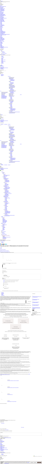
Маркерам (1, 446)
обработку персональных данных (7, 437)
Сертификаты (1, 444)
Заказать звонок (4, 238)
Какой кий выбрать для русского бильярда (11, 401)
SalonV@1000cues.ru (3, 54)
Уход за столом (6, 214)
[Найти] (0, 71)
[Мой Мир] (2, 244)
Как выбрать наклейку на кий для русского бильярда (13, 387)
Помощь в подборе (2, 447)
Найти (1, 457)
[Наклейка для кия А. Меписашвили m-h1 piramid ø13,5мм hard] (9, 254)
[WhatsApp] (0, 170)
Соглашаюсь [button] (39, 462)
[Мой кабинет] (0, 123)
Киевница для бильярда (7, 187)
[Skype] (5, 244)
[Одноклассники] (1, 244)
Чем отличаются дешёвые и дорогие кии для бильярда (13, 380)
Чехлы (6, 183)
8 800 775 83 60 (2, 46)
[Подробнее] (41, 253)
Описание (2, 292)
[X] (3, 244)
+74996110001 (1, 47)
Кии (4, 174)
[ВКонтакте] (0, 244)
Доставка (2, 294)
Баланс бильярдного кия (10, 394)
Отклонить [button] (35, 462)
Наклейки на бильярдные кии (8, 193)
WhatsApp (2, 56)
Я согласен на (6, 437)
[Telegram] (6, 244)
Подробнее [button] (32, 462)
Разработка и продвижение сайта (38, 456)
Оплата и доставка (5, 224)
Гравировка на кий (2, 441)
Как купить (2, 293)
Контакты (1, 448)
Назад (4, 172)
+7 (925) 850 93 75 (2, 169)
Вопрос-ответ (2, 295)
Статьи (1, 443)
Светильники (6, 206)
